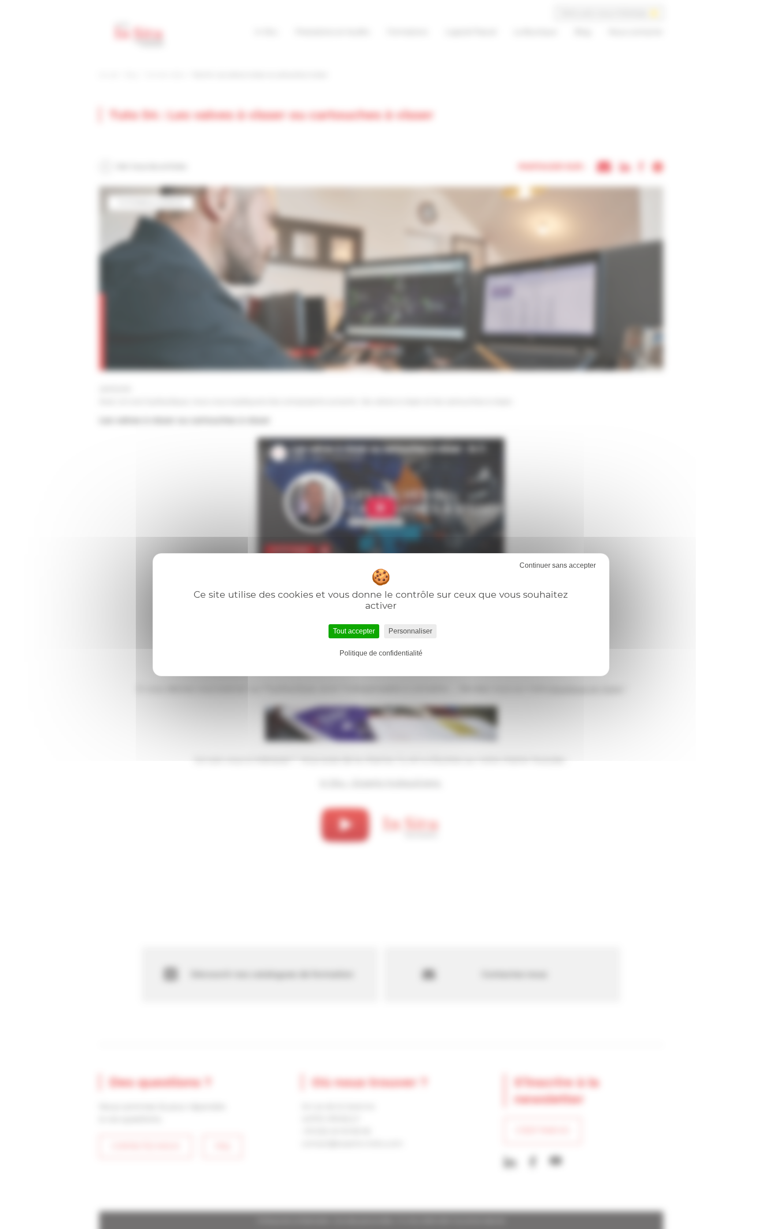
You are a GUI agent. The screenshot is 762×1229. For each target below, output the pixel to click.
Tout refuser (557, 565)
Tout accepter (354, 631)
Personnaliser (410, 631)
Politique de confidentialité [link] (381, 653)
